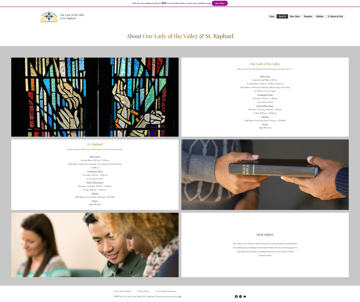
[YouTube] (244, 296)
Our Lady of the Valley (72, 15)
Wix (180, 296)
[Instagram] (240, 296)
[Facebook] (236, 296)
